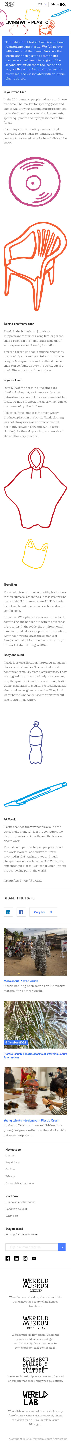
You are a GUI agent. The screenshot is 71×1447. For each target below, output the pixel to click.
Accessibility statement (20, 1183)
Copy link (39, 912)
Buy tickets (12, 1162)
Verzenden (62, 1247)
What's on (11, 1216)
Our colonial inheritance (20, 1202)
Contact (10, 1155)
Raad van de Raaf (16, 1209)
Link (35, 960)
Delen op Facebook (21, 912)
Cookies (10, 1169)
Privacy (10, 1176)
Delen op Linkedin (8, 912)
